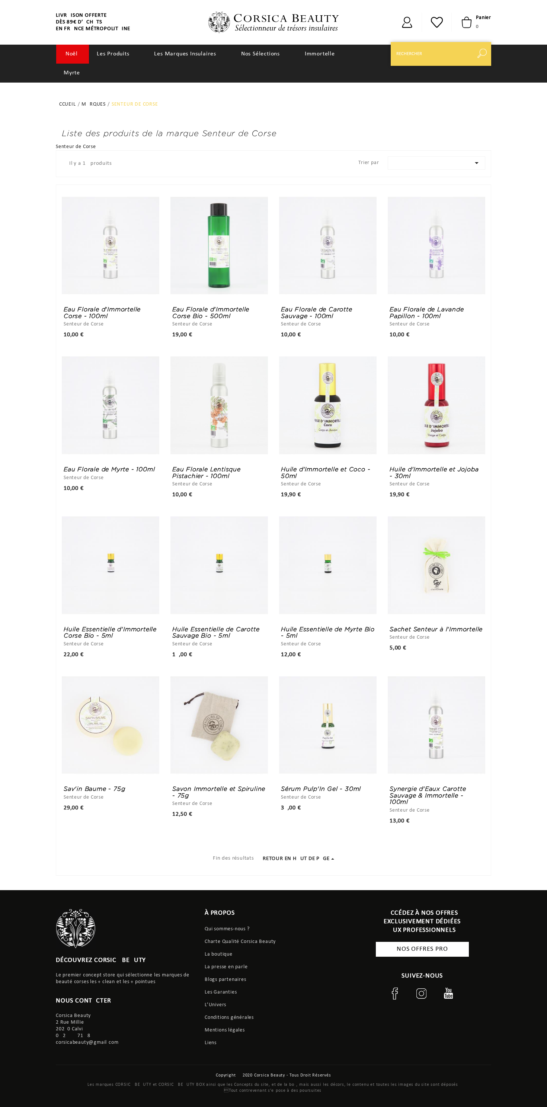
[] (407, 22)
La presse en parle (226, 967)
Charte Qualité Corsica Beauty (240, 941)
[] (483, 53)
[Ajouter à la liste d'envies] (130, 767)
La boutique (219, 954)
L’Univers (215, 1005)
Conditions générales (229, 1017)
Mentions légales (225, 1030)
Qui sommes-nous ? (227, 929)
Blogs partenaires (225, 979)
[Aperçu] (90, 767)
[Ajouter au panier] (328, 767)
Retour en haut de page (296, 858)
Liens (211, 1043)
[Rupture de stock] (110, 767)
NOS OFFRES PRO (422, 949)
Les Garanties (221, 992)
